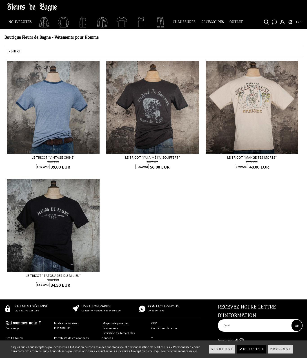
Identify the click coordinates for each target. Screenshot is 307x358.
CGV (154, 323)
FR (297, 22)
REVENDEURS (62, 328)
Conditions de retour (164, 328)
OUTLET (236, 22)
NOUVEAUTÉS (20, 22)
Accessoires (212, 22)
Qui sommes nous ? (23, 322)
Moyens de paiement (116, 323)
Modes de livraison (66, 323)
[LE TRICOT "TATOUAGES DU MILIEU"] (53, 271)
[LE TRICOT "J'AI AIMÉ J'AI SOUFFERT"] (152, 153)
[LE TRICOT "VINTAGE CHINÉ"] (53, 153)
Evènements (110, 328)
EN (298, 27)
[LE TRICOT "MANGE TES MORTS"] (251, 153)
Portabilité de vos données (71, 338)
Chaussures (184, 22)
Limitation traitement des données (118, 335)
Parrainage (13, 328)
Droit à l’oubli (14, 338)
